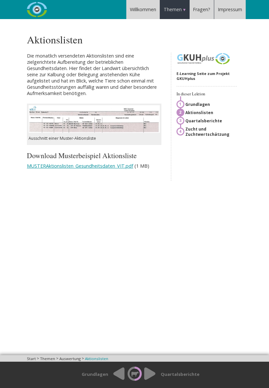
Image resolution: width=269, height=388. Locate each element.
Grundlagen (197, 104)
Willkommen (143, 9)
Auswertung (70, 358)
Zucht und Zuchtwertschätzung (207, 131)
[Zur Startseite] (134, 374)
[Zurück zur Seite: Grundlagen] (117, 380)
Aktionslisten (199, 112)
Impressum (230, 9)
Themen (173, 9)
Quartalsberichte (203, 120)
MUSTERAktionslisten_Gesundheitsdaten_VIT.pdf (80, 166)
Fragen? (201, 9)
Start (31, 358)
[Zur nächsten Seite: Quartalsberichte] (152, 380)
